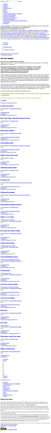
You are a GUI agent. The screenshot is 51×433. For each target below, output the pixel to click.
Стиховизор (6, 22)
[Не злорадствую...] (6, 273)
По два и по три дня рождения (9, 284)
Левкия (20, 31)
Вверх (2, 427)
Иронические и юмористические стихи (21, 182)
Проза (5, 9)
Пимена (45, 30)
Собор (40, 34)
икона (2, 31)
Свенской (39, 36)
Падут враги (4, 322)
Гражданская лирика (15, 108)
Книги (5, 396)
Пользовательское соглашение (11, 383)
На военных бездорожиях (8, 192)
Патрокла (45, 31)
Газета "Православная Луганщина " (13, 13)
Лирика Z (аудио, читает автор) (9, 155)
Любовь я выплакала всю (8, 349)
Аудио (11, 158)
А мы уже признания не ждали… (9, 257)
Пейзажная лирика (15, 351)
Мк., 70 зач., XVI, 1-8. (13, 38)
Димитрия (27, 36)
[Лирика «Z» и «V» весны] (7, 219)
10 (3, 373)
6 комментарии (5, 317)
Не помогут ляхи (5, 180)
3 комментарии (5, 174)
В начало (5, 359)
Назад (5, 360)
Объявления (6, 388)
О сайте (5, 5)
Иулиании (14, 33)
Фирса (16, 31)
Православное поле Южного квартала (11, 204)
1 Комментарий (5, 125)
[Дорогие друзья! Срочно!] (8, 245)
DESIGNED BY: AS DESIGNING (8, 425)
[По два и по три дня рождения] (10, 287)
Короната (29, 31)
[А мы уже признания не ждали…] (10, 259)
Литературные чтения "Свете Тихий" (11, 336)
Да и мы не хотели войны (8, 298)
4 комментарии (5, 112)
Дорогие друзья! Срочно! (7, 243)
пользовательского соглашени (29, 416)
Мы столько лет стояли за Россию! (10, 230)
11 (3, 374)
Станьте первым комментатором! (10, 137)
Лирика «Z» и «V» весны (7, 217)
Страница (3, 100)
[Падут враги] (5, 325)
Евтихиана (3, 34)
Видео (5, 386)
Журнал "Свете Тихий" (9, 15)
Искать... (3, 1)
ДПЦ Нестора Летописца (10, 18)
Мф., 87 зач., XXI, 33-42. (42, 38)
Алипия (18, 34)
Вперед (5, 376)
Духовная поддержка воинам (9, 167)
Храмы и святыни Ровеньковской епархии (15, 20)
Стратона (36, 33)
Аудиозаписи (7, 385)
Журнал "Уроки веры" (9, 16)
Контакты (6, 23)
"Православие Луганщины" (10, 390)
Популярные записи (9, 19)
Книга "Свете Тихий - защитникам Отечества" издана (15, 118)
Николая (11, 36)
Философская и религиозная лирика (20, 145)
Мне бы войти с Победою (7, 130)
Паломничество (7, 395)
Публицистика (7, 8)
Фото (4, 392)
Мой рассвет (4, 310)
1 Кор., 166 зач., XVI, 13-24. (29, 38)
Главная (5, 4)
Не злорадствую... (5, 270)
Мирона (31, 30)
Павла (5, 33)
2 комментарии (5, 162)
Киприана (10, 34)
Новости (5, 6)
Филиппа (42, 33)
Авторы (5, 12)
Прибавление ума (44, 37)
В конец (5, 377)
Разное (5, 393)
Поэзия (5, 11)
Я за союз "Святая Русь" (7, 106)
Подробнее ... (4, 114)
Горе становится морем (7, 143)
